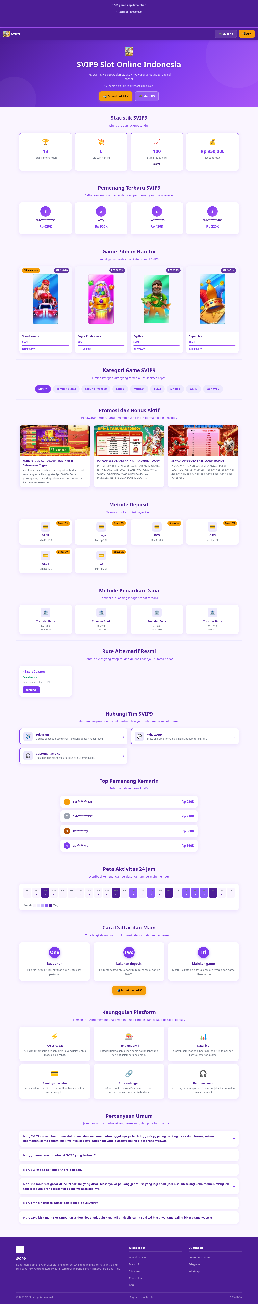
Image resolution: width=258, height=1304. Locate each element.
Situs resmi (135, 1271)
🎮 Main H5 (225, 33)
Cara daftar (135, 1278)
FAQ (131, 1285)
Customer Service (199, 1257)
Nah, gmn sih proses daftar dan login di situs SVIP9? (60, 1203)
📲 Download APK (115, 96)
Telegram (194, 1264)
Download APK (138, 1257)
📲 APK (246, 33)
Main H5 (134, 1264)
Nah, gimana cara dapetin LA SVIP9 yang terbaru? (59, 1155)
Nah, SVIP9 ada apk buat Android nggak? (52, 1170)
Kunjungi (31, 690)
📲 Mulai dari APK (129, 990)
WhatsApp (195, 1271)
